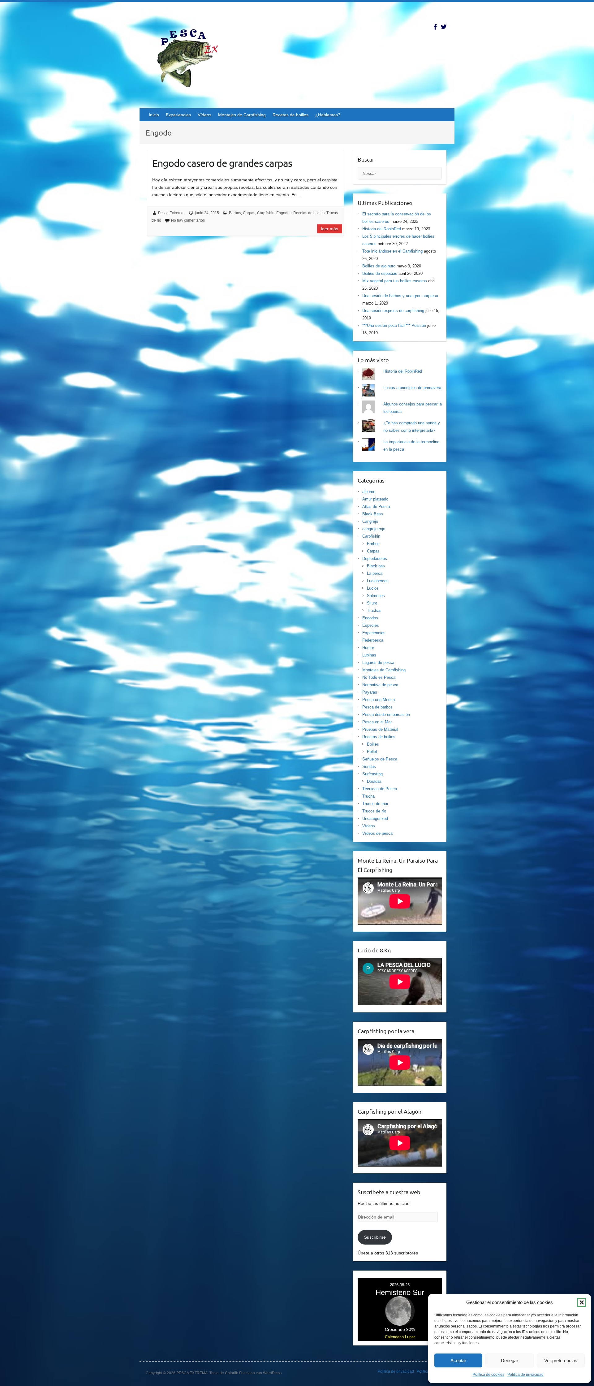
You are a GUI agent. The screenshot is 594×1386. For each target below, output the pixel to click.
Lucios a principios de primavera (412, 387)
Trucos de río (374, 811)
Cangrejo (370, 521)
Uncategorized (375, 818)
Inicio (154, 114)
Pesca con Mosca (378, 699)
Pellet (372, 751)
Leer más (329, 228)
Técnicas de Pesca (379, 788)
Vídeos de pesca (377, 833)
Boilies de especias (379, 273)
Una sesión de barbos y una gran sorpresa (400, 295)
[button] (582, 1302)
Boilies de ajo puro (378, 266)
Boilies (373, 744)
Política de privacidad (525, 1374)
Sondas (369, 766)
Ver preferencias (560, 1360)
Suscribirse (375, 1237)
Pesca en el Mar (377, 722)
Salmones (376, 595)
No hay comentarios (188, 220)
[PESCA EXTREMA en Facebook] (435, 27)
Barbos (235, 213)
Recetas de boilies (290, 114)
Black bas (376, 566)
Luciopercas (378, 580)
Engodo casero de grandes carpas (222, 163)
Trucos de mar (375, 803)
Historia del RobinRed (381, 229)
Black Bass (372, 514)
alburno (368, 491)
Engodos (283, 213)
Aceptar (458, 1360)
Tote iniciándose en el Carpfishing (392, 251)
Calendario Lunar (400, 1337)
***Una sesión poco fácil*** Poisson (394, 325)
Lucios (373, 588)
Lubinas (369, 655)
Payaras (369, 692)
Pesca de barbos (377, 707)
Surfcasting (372, 774)
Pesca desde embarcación (386, 714)
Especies (370, 625)
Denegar (509, 1360)
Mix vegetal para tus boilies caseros (394, 281)
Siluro (372, 603)
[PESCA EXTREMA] (192, 57)
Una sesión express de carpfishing (393, 310)
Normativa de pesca (380, 684)
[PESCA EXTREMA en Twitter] (444, 27)
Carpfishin (265, 213)
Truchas (374, 610)
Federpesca (372, 640)
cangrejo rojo (373, 528)
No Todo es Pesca (378, 677)
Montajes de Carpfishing (242, 114)
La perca (374, 573)
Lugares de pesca (378, 662)
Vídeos (204, 114)
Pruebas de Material (380, 729)
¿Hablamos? (327, 114)
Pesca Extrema (170, 213)
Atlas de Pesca (376, 506)
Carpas (249, 213)
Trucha (368, 796)
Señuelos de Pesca (379, 759)
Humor (368, 647)
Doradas (374, 781)
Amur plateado (375, 499)
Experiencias (178, 114)
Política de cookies (488, 1374)
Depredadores (374, 558)
